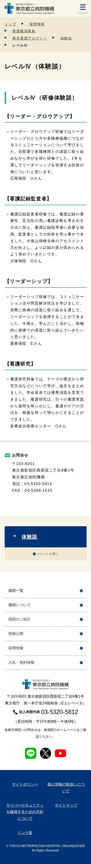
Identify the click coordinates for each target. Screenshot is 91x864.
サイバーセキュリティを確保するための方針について (25, 812)
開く (81, 590)
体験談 (66, 38)
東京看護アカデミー (29, 38)
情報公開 (15, 634)
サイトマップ (66, 805)
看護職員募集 (24, 31)
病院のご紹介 (19, 619)
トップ (10, 24)
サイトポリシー (25, 784)
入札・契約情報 (21, 662)
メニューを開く (48, 554)
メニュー (82, 12)
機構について (19, 605)
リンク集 (25, 833)
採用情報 (37, 24)
